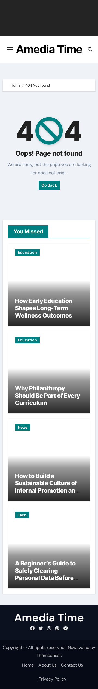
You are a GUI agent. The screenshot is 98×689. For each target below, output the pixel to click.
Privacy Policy (52, 679)
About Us (47, 665)
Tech (22, 515)
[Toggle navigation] (10, 49)
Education (27, 252)
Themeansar (48, 655)
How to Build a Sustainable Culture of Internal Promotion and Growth (47, 486)
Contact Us (72, 665)
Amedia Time (49, 49)
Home (28, 665)
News (22, 427)
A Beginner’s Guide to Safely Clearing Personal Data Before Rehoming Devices (45, 574)
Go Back (49, 185)
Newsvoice (78, 647)
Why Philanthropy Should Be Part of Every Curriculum (47, 395)
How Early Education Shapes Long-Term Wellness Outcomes (43, 308)
